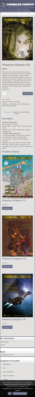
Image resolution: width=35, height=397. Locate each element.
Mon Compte (4, 342)
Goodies (5, 379)
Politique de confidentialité (20, 393)
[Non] (33, 389)
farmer (4, 105)
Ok (9, 393)
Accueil (4, 12)
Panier (3, 345)
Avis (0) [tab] (17, 113)
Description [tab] (7, 112)
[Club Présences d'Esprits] (17, 4)
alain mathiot (12, 104)
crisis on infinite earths (23, 104)
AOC (4, 368)
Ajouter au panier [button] (7, 208)
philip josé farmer (11, 105)
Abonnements (7, 364)
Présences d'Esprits (12, 12)
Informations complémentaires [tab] (20, 112)
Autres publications (8, 372)
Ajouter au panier (28, 93)
